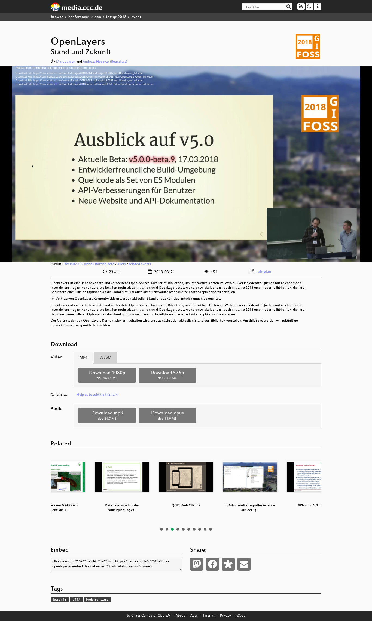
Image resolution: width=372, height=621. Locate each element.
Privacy (225, 616)
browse (57, 17)
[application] (186, 164)
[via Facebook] (212, 564)
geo (97, 17)
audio (121, 264)
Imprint (209, 616)
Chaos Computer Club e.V (150, 616)
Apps (194, 616)
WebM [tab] (105, 357)
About (180, 616)
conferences (79, 17)
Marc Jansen (65, 62)
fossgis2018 (116, 17)
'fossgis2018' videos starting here (89, 264)
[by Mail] (244, 564)
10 (210, 529)
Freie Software (97, 600)
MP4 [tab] (83, 357)
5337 (76, 600)
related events (140, 264)
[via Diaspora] (228, 564)
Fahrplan (263, 271)
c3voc (240, 616)
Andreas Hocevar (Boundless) (105, 62)
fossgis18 (59, 600)
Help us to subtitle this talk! (97, 395)
